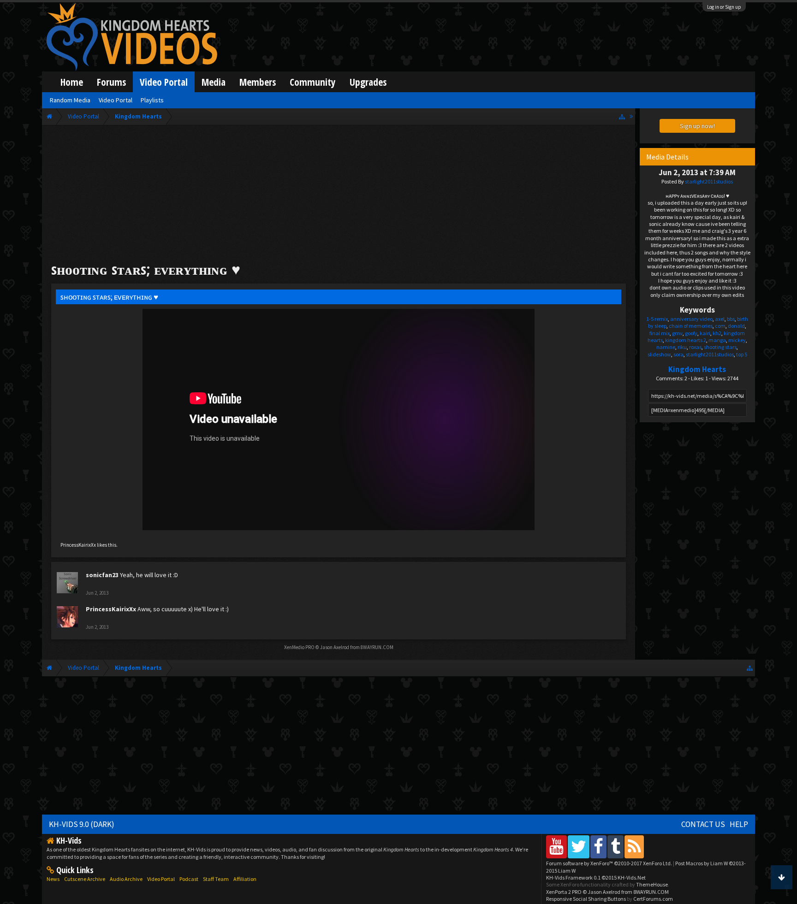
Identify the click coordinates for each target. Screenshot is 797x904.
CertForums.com (653, 898)
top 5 (741, 354)
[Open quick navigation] (622, 116)
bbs (731, 318)
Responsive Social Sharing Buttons (586, 898)
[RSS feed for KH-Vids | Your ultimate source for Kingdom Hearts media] (634, 846)
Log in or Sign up (724, 7)
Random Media (70, 100)
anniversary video (691, 318)
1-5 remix (657, 318)
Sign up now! (697, 126)
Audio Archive (126, 878)
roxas (695, 346)
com (720, 325)
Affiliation (244, 878)
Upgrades (368, 82)
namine (665, 346)
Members (257, 82)
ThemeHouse (652, 884)
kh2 (717, 333)
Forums (111, 82)
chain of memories (691, 325)
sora (678, 354)
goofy (691, 333)
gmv (677, 333)
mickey (737, 340)
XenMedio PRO (299, 647)
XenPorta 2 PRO (564, 891)
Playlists (152, 100)
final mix (659, 333)
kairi (705, 333)
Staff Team (216, 878)
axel (720, 318)
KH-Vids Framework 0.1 (596, 877)
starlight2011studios (709, 181)
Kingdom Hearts (697, 369)
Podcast (188, 878)
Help (739, 824)
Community (313, 82)
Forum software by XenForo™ (609, 863)
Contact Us (703, 824)
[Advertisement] (338, 194)
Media (214, 82)
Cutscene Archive (84, 878)
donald (736, 325)
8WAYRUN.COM (377, 647)
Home (71, 82)
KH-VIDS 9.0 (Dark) (81, 824)
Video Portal (164, 82)
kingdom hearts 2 (685, 340)
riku (682, 346)
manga (717, 340)
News (53, 878)
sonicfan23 (102, 575)
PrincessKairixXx (78, 545)
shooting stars (720, 346)
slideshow (659, 354)
